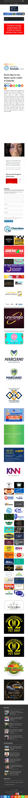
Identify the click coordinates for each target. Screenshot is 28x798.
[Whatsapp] (16, 85)
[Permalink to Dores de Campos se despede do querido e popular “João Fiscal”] (7, 756)
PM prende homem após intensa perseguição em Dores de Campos (15, 773)
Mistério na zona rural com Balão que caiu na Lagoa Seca (16, 725)
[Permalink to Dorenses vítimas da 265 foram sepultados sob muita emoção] (7, 739)
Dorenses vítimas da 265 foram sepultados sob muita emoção (16, 737)
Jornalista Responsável (9, 784)
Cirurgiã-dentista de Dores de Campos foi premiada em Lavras (16, 766)
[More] (5, 88)
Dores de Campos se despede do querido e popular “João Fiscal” (15, 754)
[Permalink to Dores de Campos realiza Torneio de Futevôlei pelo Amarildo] (7, 750)
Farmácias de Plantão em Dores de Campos (14, 782)
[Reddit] (22, 85)
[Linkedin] (19, 85)
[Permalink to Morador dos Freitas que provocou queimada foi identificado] (7, 762)
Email (5, 208)
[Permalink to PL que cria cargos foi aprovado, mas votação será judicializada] (7, 714)
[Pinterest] (11, 85)
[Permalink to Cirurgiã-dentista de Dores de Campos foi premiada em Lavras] (7, 768)
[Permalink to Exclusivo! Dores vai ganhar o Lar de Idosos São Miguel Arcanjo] (7, 733)
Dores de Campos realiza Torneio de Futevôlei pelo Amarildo (16, 748)
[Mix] (13, 85)
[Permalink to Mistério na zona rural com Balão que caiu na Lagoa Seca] (7, 726)
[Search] (23, 1)
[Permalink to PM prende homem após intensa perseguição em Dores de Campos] (7, 774)
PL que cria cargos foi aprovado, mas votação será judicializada (16, 712)
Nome (5, 204)
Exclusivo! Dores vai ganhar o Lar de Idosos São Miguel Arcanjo (16, 731)
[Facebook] (5, 85)
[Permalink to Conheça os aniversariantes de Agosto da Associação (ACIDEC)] (7, 720)
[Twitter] (8, 85)
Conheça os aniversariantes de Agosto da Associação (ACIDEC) (16, 719)
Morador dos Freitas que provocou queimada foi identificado (15, 760)
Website (6, 212)
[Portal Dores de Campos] (14, 10)
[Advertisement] (14, 49)
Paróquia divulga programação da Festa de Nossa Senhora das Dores (14, 29)
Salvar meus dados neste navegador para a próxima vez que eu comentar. (13, 218)
